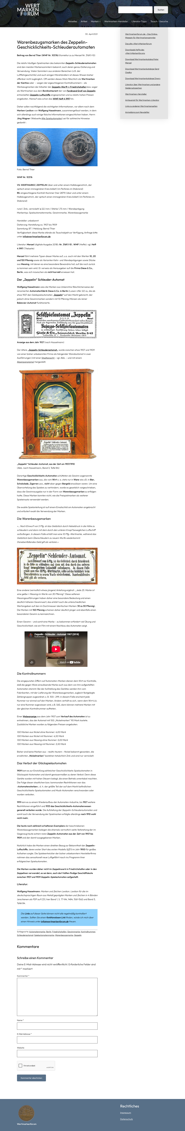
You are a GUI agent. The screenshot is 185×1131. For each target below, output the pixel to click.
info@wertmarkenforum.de (37, 236)
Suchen (161, 9)
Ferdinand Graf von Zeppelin (81, 90)
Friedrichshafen (59, 931)
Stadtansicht (48, 357)
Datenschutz (126, 1119)
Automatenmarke (37, 931)
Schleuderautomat (25, 935)
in (69, 86)
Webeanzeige (30, 716)
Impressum (125, 1112)
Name (20, 1020)
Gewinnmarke (73, 931)
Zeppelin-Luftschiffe (40, 94)
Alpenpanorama (25, 361)
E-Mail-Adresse (24, 1034)
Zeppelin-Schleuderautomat (43, 349)
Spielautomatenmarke (44, 935)
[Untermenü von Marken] (100, 21)
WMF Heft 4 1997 (61, 98)
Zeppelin (58, 294)
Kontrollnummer (88, 931)
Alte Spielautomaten (51, 118)
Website (20, 1047)
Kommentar (23, 976)
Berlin (48, 931)
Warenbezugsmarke (64, 935)
